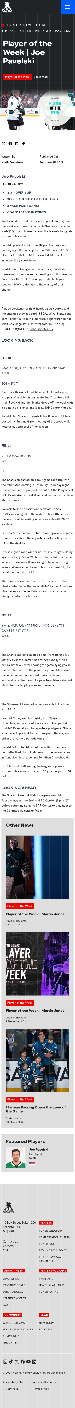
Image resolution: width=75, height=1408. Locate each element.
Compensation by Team (55, 1237)
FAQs (6, 1305)
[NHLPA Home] (7, 7)
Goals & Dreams (14, 1323)
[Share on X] (3, 143)
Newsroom (34, 25)
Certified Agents (14, 1298)
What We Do (11, 1278)
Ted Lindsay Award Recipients (51, 1258)
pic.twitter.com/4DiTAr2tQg (46, 324)
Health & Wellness (51, 1285)
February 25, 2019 (41, 329)
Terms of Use (41, 1388)
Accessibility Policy (44, 1382)
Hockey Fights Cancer (18, 1329)
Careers (8, 1246)
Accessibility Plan (13, 1382)
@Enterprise (57, 318)
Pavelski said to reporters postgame (37, 728)
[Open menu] (68, 7)
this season (19, 236)
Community (11, 1336)
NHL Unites (19, 1342)
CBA (5, 1250)
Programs (46, 1278)
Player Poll (46, 1243)
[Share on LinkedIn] (17, 143)
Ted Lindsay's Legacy (53, 1250)
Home (12, 25)
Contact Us (10, 1241)
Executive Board (14, 1285)
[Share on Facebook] (10, 143)
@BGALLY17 (46, 313)
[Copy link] (23, 143)
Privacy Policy (11, 1388)
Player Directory (50, 1230)
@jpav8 (61, 313)
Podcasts (45, 1329)
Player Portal (55, 1291)
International (13, 1291)
